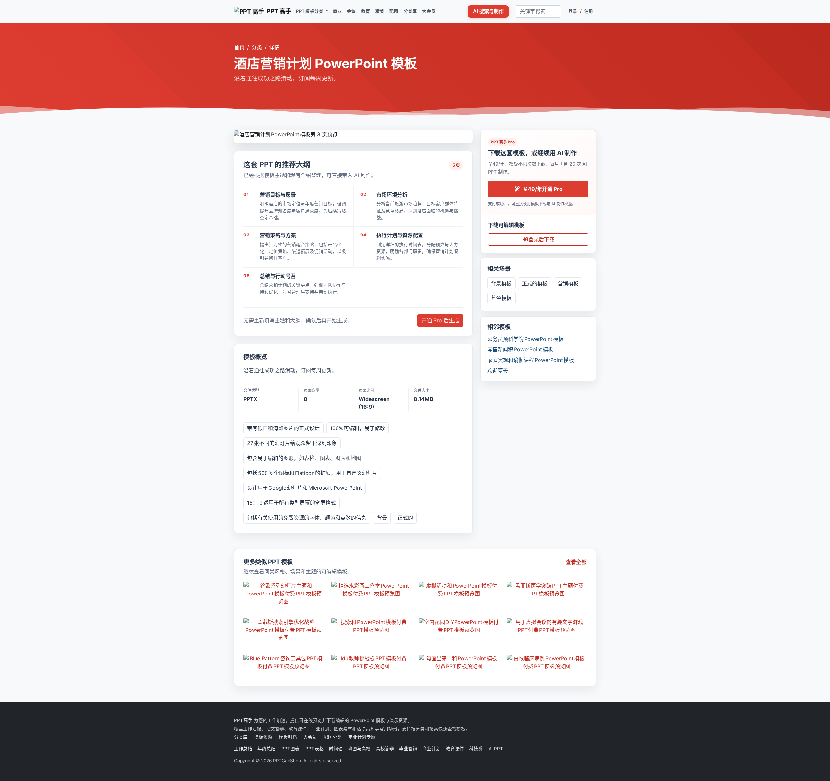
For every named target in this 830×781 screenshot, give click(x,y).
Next (468, 133)
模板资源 (263, 736)
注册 (588, 11)
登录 (572, 11)
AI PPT (495, 748)
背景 (382, 517)
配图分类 (333, 736)
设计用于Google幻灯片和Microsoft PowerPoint (304, 488)
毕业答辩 (408, 748)
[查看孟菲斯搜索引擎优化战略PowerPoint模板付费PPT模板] (283, 630)
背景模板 (501, 283)
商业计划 (431, 748)
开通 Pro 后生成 (440, 320)
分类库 (410, 11)
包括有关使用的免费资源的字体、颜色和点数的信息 (306, 517)
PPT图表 (290, 748)
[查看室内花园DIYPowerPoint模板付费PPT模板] (459, 626)
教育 (365, 11)
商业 (337, 11)
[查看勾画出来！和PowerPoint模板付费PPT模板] (459, 662)
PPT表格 (314, 748)
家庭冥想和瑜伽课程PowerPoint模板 (530, 360)
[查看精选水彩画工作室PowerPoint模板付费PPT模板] (371, 589)
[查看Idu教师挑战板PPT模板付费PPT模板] (371, 662)
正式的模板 (535, 283)
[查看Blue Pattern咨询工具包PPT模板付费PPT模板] (283, 662)
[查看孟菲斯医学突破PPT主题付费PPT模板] (547, 589)
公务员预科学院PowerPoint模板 (525, 339)
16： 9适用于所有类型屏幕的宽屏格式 (291, 502)
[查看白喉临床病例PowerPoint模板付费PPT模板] (547, 662)
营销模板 (568, 283)
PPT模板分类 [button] (310, 11)
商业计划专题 (361, 736)
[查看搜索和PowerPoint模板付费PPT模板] (371, 626)
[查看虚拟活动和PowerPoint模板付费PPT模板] (459, 589)
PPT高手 (243, 720)
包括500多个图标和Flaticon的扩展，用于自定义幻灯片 (312, 473)
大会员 (428, 11)
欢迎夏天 (497, 370)
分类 (257, 47)
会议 (351, 11)
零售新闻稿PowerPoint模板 (520, 349)
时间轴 (336, 748)
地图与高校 (359, 748)
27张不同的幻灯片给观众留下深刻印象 (292, 443)
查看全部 (576, 562)
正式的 (405, 517)
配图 (393, 11)
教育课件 (455, 748)
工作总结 (243, 748)
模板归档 (288, 736)
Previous (239, 133)
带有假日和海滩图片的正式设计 (283, 428)
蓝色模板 (501, 298)
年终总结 (266, 748)
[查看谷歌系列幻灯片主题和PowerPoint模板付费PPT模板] (283, 593)
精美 (380, 11)
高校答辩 (385, 748)
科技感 (476, 748)
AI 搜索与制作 (488, 11)
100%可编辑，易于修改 (357, 428)
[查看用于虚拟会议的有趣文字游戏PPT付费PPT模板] (547, 626)
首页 (239, 47)
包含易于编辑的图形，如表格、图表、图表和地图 (304, 458)
